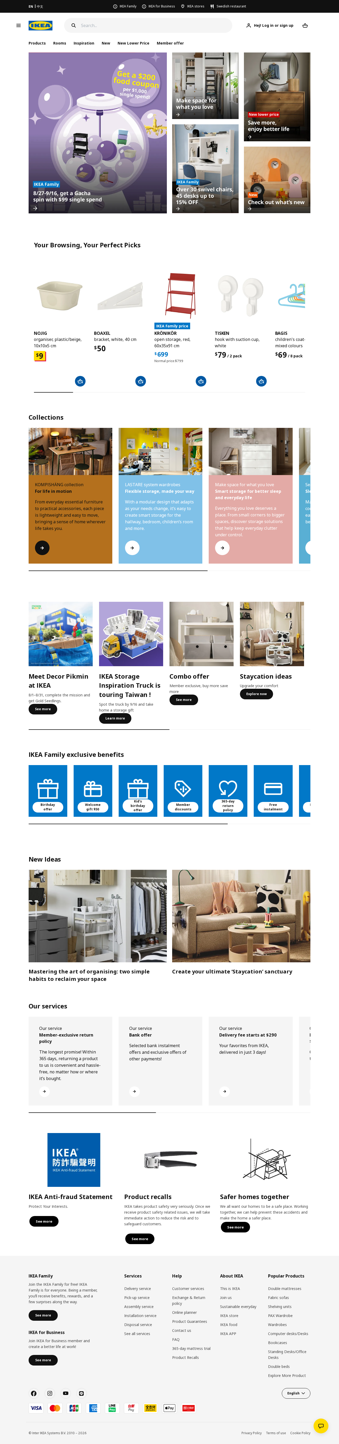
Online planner (184, 1312)
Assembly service (139, 1306)
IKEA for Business (162, 6)
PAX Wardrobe (280, 1315)
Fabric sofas (278, 1297)
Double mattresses (284, 1288)
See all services (137, 1333)
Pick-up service (137, 1297)
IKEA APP (228, 1333)
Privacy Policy (252, 1433)
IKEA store (229, 1315)
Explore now (256, 694)
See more (43, 709)
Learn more (115, 718)
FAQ (176, 1339)
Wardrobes (277, 1324)
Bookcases (277, 1342)
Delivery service (137, 1288)
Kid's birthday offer (138, 805)
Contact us (181, 1330)
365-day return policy (228, 805)
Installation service (140, 1315)
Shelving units (280, 1306)
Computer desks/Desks (288, 1333)
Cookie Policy (300, 1433)
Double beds (279, 1366)
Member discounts (183, 806)
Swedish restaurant (231, 6)
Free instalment (273, 806)
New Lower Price (133, 43)
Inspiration (84, 43)
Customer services (188, 1288)
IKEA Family (128, 6)
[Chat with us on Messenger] (321, 1426)
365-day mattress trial (191, 1348)
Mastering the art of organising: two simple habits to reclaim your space (89, 975)
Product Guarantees (189, 1321)
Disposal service (138, 1324)
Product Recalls (185, 1357)
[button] (310, 501)
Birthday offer (48, 806)
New (106, 43)
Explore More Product (287, 1375)
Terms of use (276, 1433)
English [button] (293, 1393)
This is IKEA (230, 1288)
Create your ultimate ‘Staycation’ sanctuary (232, 971)
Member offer (170, 43)
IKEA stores (195, 6)
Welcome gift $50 (93, 806)
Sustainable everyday (238, 1306)
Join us (226, 1297)
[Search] (73, 25)
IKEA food (228, 1324)
